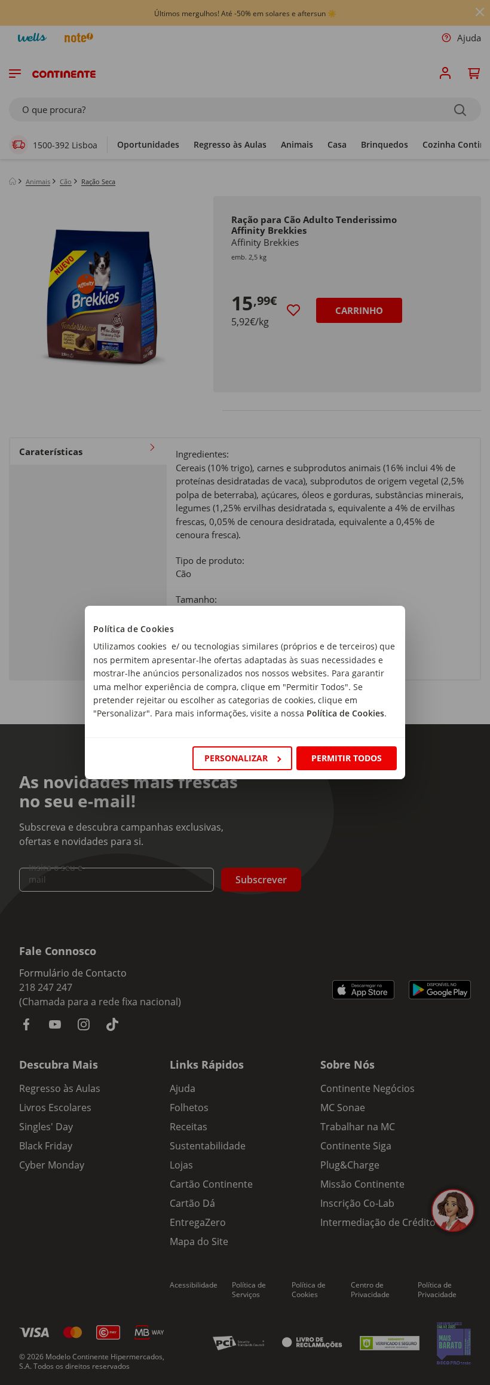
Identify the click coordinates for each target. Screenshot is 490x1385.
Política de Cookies (345, 713)
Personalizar (236, 758)
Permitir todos (346, 758)
